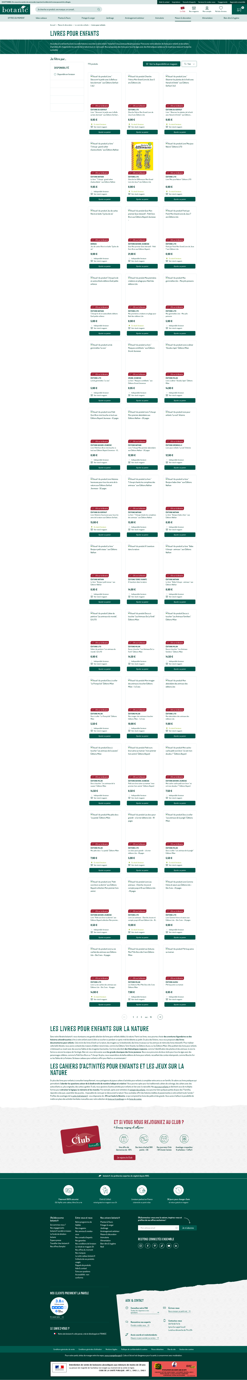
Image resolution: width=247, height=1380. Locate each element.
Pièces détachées (157, 1349)
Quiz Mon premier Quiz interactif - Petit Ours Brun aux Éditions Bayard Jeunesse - (142, 249)
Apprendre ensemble (237, 2)
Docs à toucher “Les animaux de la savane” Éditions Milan (103, 784)
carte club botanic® (80, 1096)
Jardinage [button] (110, 18)
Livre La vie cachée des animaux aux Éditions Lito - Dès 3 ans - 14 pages (103, 986)
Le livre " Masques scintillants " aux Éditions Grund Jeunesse (140, 381)
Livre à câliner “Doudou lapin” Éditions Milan (179, 381)
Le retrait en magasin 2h (84, 1246)
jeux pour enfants (161, 1086)
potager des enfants (137, 1089)
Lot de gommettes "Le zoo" (100, 380)
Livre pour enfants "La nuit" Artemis (178, 448)
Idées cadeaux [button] (41, 18)
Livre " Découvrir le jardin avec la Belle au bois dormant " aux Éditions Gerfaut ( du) (104, 114)
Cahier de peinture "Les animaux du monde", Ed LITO (103, 650)
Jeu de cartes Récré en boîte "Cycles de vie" (105, 247)
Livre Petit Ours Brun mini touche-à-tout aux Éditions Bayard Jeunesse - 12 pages (104, 450)
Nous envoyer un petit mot (177, 1311)
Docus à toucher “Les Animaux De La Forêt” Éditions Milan (141, 650)
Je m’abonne (188, 1227)
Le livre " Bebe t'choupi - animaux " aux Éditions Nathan (179, 583)
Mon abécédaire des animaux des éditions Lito (177, 717)
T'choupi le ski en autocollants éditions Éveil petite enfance (104, 314)
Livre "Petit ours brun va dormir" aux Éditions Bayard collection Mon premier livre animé (104, 920)
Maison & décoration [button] (183, 18)
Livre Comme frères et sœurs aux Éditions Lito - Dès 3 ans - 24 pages (178, 918)
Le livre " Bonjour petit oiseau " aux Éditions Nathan (103, 583)
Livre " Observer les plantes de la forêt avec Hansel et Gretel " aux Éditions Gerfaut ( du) (179, 114)
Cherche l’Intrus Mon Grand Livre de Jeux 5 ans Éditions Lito (140, 113)
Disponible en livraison (66, 74)
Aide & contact (164, 2)
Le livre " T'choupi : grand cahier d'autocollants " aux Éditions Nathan (103, 180)
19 (151, 1017)
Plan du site (171, 1349)
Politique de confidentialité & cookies (134, 1349)
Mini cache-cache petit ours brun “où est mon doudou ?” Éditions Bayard (179, 784)
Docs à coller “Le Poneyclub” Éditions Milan (104, 717)
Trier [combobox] (189, 64)
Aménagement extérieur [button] (134, 18)
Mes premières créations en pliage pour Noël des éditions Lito (142, 314)
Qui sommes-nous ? (58, 1224)
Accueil (52, 25)
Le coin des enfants (82, 25)
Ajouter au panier (105, 132)
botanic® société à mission (60, 1231)
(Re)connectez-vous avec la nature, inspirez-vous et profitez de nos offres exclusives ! (160, 1218)
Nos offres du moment (84, 1249)
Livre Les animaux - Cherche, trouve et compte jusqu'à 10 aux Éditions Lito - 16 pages (142, 920)
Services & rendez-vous (206, 2)
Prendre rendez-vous (138, 1325)
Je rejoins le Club (124, 1157)
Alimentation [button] (207, 18)
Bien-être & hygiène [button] (231, 18)
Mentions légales (111, 1349)
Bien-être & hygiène (108, 1243)
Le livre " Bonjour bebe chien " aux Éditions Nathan (178, 516)
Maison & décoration (65, 25)
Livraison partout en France (141, 1199)
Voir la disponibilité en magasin (163, 63)
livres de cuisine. (135, 1099)
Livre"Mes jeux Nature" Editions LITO (178, 179)
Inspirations (176, 2)
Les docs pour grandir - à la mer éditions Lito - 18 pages (139, 851)
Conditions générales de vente (64, 1349)
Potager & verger (106, 1225)
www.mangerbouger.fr (113, 1355)
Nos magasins (80, 1228)
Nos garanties (80, 1240)
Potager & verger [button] (88, 18)
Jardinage (104, 1228)
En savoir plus (55, 1317)
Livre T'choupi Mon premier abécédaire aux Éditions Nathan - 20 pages (142, 449)
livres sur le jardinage (116, 1099)
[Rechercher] (99, 9)
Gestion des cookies (186, 1349)
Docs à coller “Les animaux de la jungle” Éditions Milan (180, 851)
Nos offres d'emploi (57, 1246)
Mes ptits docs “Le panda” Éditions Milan (105, 850)
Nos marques (80, 1253)
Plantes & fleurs (106, 1222)
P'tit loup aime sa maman (174, 985)
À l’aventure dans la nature (137, 582)
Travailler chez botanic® (59, 1243)
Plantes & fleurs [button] (64, 18)
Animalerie (104, 1237)
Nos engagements (57, 1228)
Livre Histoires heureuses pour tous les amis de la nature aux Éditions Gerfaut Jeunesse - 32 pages (104, 517)
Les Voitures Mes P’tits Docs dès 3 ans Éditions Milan (141, 986)
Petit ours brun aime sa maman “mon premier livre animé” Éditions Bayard (141, 784)
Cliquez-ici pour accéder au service (143, 1338)
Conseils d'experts (189, 2)
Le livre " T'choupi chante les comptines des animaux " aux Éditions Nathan (142, 516)
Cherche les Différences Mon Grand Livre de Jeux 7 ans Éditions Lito (140, 180)
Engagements (222, 2)
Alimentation (105, 1240)
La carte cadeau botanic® (85, 1256)
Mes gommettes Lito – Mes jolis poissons (177, 314)
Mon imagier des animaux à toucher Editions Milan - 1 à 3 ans (140, 717)
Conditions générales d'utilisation (90, 1349)
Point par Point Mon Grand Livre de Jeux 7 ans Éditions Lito (180, 247)
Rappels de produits (83, 1265)
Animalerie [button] (159, 18)
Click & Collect (105, 1199)
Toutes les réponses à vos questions (140, 1312)
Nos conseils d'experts (83, 1237)
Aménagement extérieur (109, 1231)
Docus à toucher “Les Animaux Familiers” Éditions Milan (176, 650)
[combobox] (67, 9)
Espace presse (55, 1240)
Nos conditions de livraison (85, 1243)
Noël (102, 1246)
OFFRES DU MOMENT (16, 18)
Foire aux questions (82, 1271)
